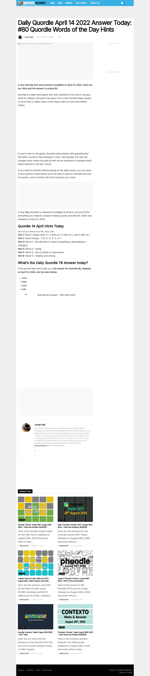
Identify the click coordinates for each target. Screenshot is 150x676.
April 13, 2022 (41, 37)
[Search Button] (131, 3)
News (60, 3)
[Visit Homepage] (32, 3)
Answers (68, 3)
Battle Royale (81, 3)
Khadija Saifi (24, 546)
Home (52, 3)
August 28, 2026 (36, 546)
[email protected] (40, 445)
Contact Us (95, 3)
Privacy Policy (47, 670)
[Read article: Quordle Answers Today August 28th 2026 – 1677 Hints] (35, 616)
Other (51, 37)
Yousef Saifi (29, 37)
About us (21, 670)
